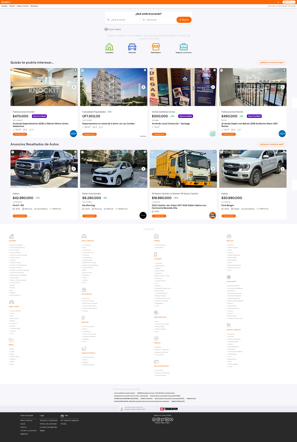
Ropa (11, 364)
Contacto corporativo (28, 430)
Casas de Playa (14, 277)
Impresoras (158, 278)
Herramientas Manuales (234, 296)
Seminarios (86, 339)
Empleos (157, 241)
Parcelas (12, 287)
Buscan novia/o (232, 257)
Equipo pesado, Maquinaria (90, 265)
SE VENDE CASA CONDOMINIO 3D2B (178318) (126, 398)
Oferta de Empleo (160, 245)
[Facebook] (154, 419)
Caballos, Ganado (233, 247)
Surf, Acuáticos (159, 355)
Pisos (11, 316)
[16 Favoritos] (151, 70)
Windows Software (160, 296)
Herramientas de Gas (234, 298)
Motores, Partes (87, 272)
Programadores (232, 354)
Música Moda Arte (160, 317)
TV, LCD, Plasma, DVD (161, 293)
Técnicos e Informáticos (89, 334)
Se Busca (85, 280)
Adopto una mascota (234, 267)
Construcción (231, 281)
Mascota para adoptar (234, 265)
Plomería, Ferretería (233, 308)
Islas (11, 290)
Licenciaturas (86, 331)
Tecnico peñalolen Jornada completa (124, 393)
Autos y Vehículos (88, 241)
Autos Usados (87, 245)
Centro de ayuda (292, 6)
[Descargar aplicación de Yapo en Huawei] (162, 409)
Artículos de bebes (88, 357)
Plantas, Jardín (14, 318)
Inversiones (231, 334)
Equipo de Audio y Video (162, 276)
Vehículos (12, 6)
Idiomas (85, 329)
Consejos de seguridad (281, 6)
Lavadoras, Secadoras (161, 301)
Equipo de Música (88, 267)
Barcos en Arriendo (88, 301)
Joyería (12, 351)
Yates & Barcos (87, 294)
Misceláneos (231, 291)
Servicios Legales (233, 364)
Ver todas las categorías (70, 420)
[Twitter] (162, 419)
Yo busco (85, 311)
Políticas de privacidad (48, 424)
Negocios (12, 293)
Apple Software (159, 266)
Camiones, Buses (87, 260)
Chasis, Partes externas (89, 262)
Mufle (84, 270)
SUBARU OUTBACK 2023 (178, 401)
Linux (156, 283)
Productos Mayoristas (234, 339)
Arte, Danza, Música (88, 326)
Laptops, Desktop (160, 281)
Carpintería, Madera (233, 286)
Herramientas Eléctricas (234, 293)
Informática (158, 273)
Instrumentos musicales (162, 324)
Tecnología (158, 259)
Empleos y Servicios (23, 6)
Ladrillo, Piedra (232, 306)
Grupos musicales (160, 329)
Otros (12, 333)
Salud (229, 361)
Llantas (85, 277)
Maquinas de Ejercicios (161, 352)
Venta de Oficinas (15, 252)
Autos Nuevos (87, 250)
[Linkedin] (167, 419)
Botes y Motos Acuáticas (90, 303)
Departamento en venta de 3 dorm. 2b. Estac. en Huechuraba (131, 396)
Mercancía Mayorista (161, 366)
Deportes (157, 343)
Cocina (12, 313)
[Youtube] (171, 419)
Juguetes (85, 362)
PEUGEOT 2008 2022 (146, 398)
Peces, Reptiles (232, 260)
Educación (85, 322)
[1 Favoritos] (82, 70)
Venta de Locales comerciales (18, 255)
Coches (85, 360)
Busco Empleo (159, 247)
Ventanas (13, 331)
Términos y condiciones (48, 420)
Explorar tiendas (272, 6)
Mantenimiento (232, 316)
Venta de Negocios (233, 346)
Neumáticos (86, 275)
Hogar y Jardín (14, 306)
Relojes (12, 361)
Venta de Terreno (15, 257)
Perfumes (12, 359)
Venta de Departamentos (17, 247)
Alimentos (231, 245)
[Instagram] (158, 419)
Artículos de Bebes (15, 311)
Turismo (230, 366)
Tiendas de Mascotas (234, 255)
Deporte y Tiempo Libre (162, 349)
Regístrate (24, 434)
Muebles (12, 321)
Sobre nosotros (26, 420)
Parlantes (158, 286)
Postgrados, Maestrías (89, 336)
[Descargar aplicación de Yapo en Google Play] (174, 409)
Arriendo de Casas (15, 262)
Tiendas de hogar (15, 328)
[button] (74, 87)
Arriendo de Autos (88, 252)
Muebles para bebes (88, 365)
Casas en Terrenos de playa (18, 280)
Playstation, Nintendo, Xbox (163, 288)
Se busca (12, 326)
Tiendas (63, 424)
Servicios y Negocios (234, 330)
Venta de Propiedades (16, 245)
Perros (230, 262)
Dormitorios (13, 323)
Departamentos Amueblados (18, 275)
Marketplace (34, 6)
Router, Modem (159, 291)
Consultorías (231, 349)
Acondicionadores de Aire (162, 298)
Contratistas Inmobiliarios (235, 288)
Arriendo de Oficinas (16, 267)
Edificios (12, 285)
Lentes (12, 354)
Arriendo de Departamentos (18, 265)
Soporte (23, 427)
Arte (156, 321)
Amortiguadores (87, 257)
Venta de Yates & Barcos (90, 308)
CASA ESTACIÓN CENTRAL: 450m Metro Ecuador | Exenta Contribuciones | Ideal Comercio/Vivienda (141, 401)
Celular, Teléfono (160, 271)
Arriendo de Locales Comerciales (19, 270)
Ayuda (22, 424)
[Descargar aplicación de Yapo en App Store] (167, 409)
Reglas (42, 430)
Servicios (230, 311)
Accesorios (86, 255)
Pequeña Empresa (233, 341)
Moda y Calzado (14, 356)
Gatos (230, 250)
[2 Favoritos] (82, 152)
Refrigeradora (159, 303)
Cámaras (157, 268)
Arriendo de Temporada (17, 272)
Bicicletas (158, 347)
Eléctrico (230, 303)
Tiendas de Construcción (235, 318)
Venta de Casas (14, 250)
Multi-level (231, 336)
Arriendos (13, 260)
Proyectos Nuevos (15, 295)
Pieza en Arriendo (15, 282)
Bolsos (12, 349)
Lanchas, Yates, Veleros (89, 306)
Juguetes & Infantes (88, 353)
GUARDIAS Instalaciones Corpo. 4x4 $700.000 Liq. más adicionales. (156, 393)
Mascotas (230, 241)
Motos (85, 247)
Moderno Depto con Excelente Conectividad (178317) (169, 398)
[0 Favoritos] (12, 70)
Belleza (11, 345)
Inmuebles (4, 6)
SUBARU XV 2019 (191, 398)
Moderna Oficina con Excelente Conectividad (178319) (165, 396)
